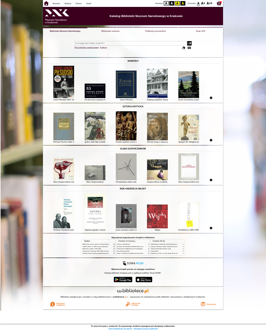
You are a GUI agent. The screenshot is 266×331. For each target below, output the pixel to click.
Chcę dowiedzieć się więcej (120, 329)
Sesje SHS (200, 31)
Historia (67, 3)
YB (177, 3)
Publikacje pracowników (155, 31)
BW (172, 3)
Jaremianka (154, 251)
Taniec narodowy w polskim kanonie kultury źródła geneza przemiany (139, 253)
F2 (209, 3)
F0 (198, 3)
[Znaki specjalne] (189, 48)
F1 (203, 3)
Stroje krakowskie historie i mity (161, 248)
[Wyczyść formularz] (183, 48)
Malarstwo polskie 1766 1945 (91, 248)
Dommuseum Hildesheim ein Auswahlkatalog (131, 248)
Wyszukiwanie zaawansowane (87, 47)
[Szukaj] (189, 43)
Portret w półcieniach (123, 244)
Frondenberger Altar (123, 251)
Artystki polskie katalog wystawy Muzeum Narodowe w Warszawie (103, 253)
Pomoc (79, 3)
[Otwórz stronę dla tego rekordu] (64, 82)
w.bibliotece (120, 297)
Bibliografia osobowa (110, 31)
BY (182, 3)
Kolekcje (103, 47)
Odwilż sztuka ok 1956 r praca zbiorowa (95, 246)
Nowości (56, 3)
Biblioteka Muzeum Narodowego (65, 31)
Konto (88, 3)
